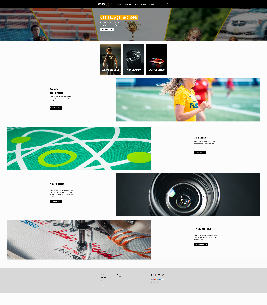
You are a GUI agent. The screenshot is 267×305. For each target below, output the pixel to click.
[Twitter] (159, 275)
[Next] (259, 24)
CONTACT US (102, 286)
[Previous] (7, 24)
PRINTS (102, 280)
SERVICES (102, 274)
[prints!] (133, 37)
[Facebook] (155, 275)
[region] (110, 59)
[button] (120, 4)
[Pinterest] (163, 275)
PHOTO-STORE (103, 277)
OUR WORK (102, 283)
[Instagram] (152, 275)
